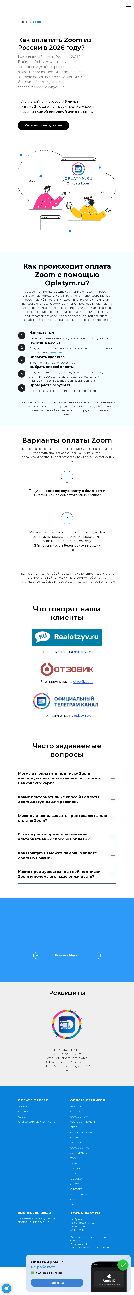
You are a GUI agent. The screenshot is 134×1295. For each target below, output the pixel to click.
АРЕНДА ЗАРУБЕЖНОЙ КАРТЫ (37, 1121)
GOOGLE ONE (78, 1199)
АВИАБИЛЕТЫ (79, 1152)
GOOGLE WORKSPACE (83, 1132)
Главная (23, 21)
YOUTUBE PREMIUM (82, 1121)
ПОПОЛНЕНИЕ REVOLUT (33, 1222)
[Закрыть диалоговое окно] (128, 1258)
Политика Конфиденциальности (89, 1247)
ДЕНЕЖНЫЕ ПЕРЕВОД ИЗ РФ (36, 1218)
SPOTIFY (75, 1111)
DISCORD (76, 1178)
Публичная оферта (81, 1244)
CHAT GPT (76, 1189)
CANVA (74, 1137)
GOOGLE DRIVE (79, 1147)
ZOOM (74, 1158)
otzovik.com (83, 681)
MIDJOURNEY (78, 1194)
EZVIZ (74, 1163)
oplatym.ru (82, 716)
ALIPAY (74, 1184)
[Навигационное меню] (128, 5)
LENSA (74, 1173)
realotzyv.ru (83, 652)
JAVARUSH (76, 1168)
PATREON (76, 1142)
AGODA (22, 1116)
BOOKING (24, 1106)
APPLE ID (76, 1106)
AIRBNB (23, 1111)
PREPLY (75, 1127)
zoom (37, 21)
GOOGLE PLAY (79, 1116)
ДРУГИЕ (75, 1204)
